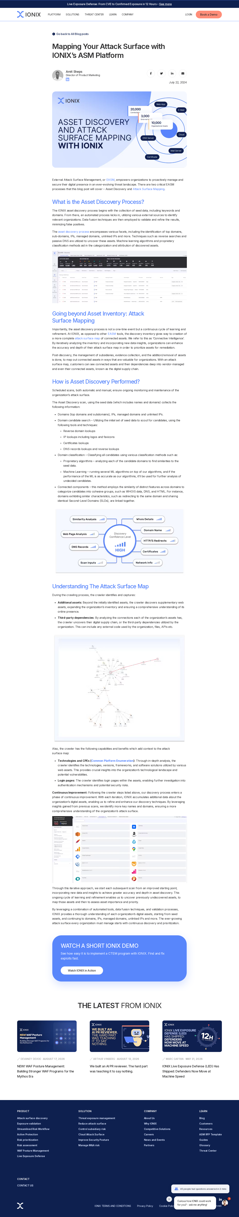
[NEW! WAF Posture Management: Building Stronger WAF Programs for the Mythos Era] (47, 1049)
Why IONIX (150, 1123)
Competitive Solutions (157, 1128)
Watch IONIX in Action (82, 970)
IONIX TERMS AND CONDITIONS (113, 1205)
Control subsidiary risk (92, 1128)
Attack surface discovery (32, 1118)
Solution (85, 1111)
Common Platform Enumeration (112, 760)
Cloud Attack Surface (91, 1134)
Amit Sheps (74, 71)
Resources (205, 1128)
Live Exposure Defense (31, 1156)
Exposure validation (29, 1123)
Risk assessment (27, 1145)
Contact (23, 1178)
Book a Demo (208, 14)
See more (165, 4)
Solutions (72, 14)
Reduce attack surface (92, 1123)
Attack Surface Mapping (148, 189)
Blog (202, 1118)
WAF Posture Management (33, 1150)
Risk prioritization (27, 1139)
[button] (200, 1203)
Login (188, 14)
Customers (205, 1123)
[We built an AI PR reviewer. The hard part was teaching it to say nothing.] (119, 1049)
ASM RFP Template (210, 1134)
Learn (112, 14)
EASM (110, 179)
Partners (149, 1145)
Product (23, 1111)
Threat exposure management (96, 1118)
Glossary (204, 1145)
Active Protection (27, 1134)
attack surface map (87, 338)
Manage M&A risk (89, 1145)
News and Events (154, 1139)
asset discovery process (73, 231)
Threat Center (94, 14)
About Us (149, 1118)
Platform (54, 14)
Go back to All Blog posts (72, 34)
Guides (203, 1139)
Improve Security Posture (93, 1139)
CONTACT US (25, 1185)
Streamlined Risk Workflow (33, 1128)
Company (127, 14)
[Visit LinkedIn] (67, 79)
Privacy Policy (145, 1205)
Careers (149, 1134)
